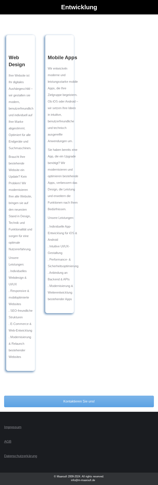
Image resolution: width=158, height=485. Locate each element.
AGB (7, 442)
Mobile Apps (62, 57)
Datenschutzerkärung (20, 456)
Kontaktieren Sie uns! (79, 401)
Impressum (12, 427)
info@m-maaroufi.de (82, 480)
